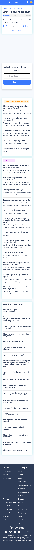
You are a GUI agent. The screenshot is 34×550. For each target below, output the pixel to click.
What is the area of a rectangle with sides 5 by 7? (15, 436)
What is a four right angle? (16, 11)
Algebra (20, 471)
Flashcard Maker (8, 509)
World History (22, 482)
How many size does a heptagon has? (16, 408)
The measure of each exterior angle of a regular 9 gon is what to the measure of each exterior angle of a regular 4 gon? (16, 363)
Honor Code (6, 506)
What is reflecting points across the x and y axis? (16, 335)
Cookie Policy (22, 520)
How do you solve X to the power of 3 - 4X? (16, 373)
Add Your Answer (17, 30)
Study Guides (7, 513)
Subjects (5, 8)
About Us (20, 502)
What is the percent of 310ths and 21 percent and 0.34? (15, 386)
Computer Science (23, 492)
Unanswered (7, 478)
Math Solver (6, 516)
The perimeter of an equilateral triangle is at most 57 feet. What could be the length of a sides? (16, 319)
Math (10, 8)
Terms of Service (23, 509)
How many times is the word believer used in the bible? (16, 402)
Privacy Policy (22, 513)
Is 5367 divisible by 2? (10, 414)
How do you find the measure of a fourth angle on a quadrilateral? (15, 394)
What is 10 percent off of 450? (13, 342)
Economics (21, 495)
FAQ (4, 520)
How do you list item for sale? (13, 355)
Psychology (21, 488)
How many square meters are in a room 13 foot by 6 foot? (17, 443)
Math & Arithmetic (17, 8)
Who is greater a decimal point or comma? (15, 421)
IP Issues (20, 523)
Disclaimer (21, 516)
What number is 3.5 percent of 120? (15, 450)
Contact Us (21, 506)
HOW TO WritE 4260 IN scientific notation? (14, 428)
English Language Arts (24, 485)
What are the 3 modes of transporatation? (11, 310)
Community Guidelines (10, 502)
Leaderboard (7, 471)
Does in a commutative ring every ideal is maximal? (17, 327)
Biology (20, 478)
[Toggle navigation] (2, 2)
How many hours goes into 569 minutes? (14, 348)
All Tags (5, 475)
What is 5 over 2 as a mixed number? (16, 380)
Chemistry (21, 475)
